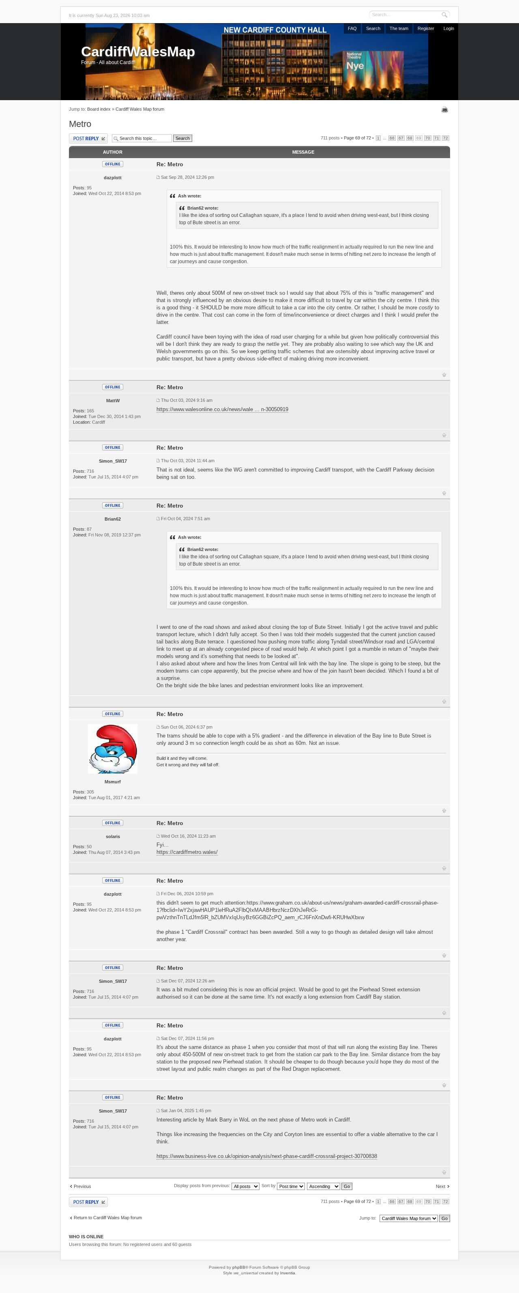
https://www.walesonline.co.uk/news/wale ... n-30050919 (222, 409)
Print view (446, 109)
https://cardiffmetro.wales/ (187, 852)
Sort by (269, 1185)
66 (392, 138)
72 (445, 138)
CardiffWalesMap (138, 51)
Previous (82, 1186)
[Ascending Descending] (330, 1185)
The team (399, 28)
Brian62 (113, 519)
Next (440, 1186)
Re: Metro (170, 164)
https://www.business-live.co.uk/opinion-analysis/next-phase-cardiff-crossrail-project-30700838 (267, 1156)
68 (409, 138)
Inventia (287, 1273)
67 (401, 138)
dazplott (113, 177)
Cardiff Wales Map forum (140, 109)
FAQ (352, 28)
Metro (80, 124)
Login (449, 28)
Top (444, 375)
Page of (357, 137)
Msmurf (113, 781)
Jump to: (367, 1218)
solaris (113, 836)
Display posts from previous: (203, 1185)
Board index (99, 109)
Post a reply (80, 135)
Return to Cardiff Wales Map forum (108, 1217)
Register (426, 28)
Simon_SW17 (113, 461)
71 (436, 138)
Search (373, 28)
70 (427, 138)
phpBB (238, 1267)
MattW (113, 400)
